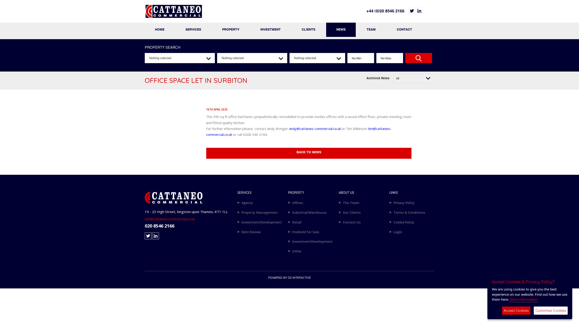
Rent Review (251, 232)
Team (371, 29)
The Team (351, 203)
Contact (404, 29)
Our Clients (352, 212)
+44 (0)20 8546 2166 (385, 11)
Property (230, 29)
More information (524, 299)
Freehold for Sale (305, 232)
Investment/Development (262, 222)
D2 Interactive (299, 277)
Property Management (260, 212)
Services (193, 29)
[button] (180, 58)
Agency (247, 203)
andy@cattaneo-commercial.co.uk (315, 128)
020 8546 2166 (159, 226)
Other (296, 251)
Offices (297, 203)
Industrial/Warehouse (309, 212)
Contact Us (352, 222)
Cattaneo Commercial (217, 14)
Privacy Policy (404, 203)
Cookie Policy (404, 222)
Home (159, 29)
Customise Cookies (550, 310)
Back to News (309, 152)
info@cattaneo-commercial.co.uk (170, 219)
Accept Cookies (516, 310)
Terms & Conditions (409, 212)
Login (398, 232)
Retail (296, 222)
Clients (308, 29)
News (341, 29)
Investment (270, 29)
